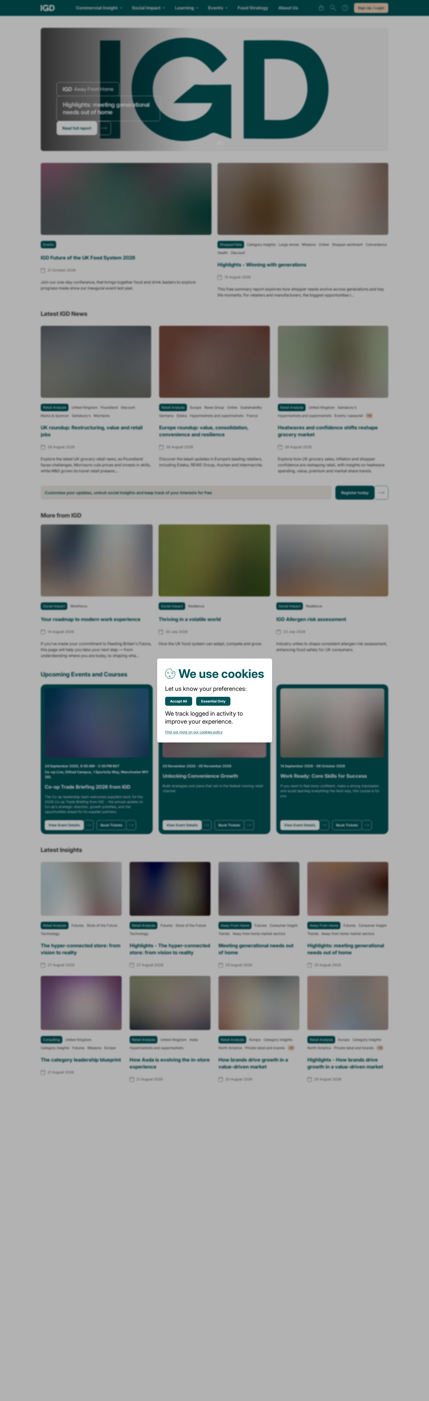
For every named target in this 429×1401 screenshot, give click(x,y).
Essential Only (213, 701)
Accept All (178, 701)
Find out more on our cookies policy (194, 732)
